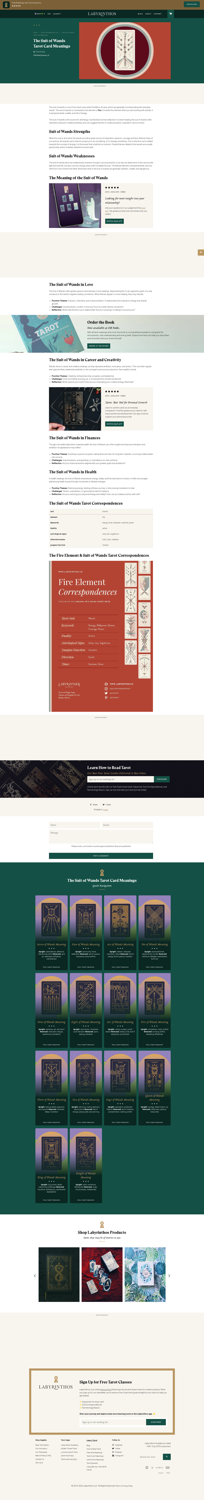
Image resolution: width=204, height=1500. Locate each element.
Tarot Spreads (92, 1463)
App (49, 14)
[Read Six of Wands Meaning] (120, 996)
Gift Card (39, 1463)
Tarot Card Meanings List (49, 32)
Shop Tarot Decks (42, 1445)
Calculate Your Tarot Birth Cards (97, 1468)
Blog (140, 14)
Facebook (118, 1445)
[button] (112, 187)
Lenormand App (67, 1456)
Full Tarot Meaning (51, 967)
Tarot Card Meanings (95, 1456)
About (148, 14)
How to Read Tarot (94, 1449)
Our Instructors (41, 1448)
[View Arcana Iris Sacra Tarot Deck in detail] (102, 1274)
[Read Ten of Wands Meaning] (154, 918)
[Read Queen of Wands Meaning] (154, 1074)
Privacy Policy (127, 1486)
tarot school (106, 1389)
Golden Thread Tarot (69, 1448)
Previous (35, 1275)
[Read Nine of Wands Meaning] (51, 996)
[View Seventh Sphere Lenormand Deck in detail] (145, 1274)
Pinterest (118, 1452)
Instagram (119, 1456)
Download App (114, 221)
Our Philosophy (41, 1452)
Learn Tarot (92, 1440)
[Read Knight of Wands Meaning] (86, 1151)
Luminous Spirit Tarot (69, 1452)
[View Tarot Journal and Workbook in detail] (59, 1274)
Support (158, 14)
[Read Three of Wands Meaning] (51, 1074)
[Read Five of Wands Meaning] (154, 996)
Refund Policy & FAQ (43, 1456)
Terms (118, 1486)
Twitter (117, 1448)
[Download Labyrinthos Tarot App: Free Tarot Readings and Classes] (75, 205)
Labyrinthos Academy (69, 1445)
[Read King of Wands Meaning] (51, 1151)
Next (168, 1275)
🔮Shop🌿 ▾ (39, 14)
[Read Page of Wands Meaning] (120, 1074)
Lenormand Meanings (95, 1460)
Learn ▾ (57, 14)
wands (105, 810)
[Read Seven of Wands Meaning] (51, 918)
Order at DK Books (99, 346)
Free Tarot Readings (94, 1453)
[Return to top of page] (201, 252)
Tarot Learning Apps (69, 1459)
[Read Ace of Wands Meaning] (120, 918)
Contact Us (39, 1459)
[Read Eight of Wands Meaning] (86, 996)
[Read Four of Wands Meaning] (86, 918)
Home (35, 32)
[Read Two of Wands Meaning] (86, 1074)
